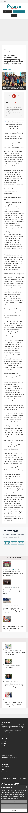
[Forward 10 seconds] (18, 96)
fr (14, 16)
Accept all (14, 810)
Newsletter (19, 12)
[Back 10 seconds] (9, 96)
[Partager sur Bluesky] (8, 543)
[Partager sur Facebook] (5, 543)
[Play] (14, 96)
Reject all (14, 802)
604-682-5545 (5, 766)
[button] (7, 11)
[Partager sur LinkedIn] (15, 543)
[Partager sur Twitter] (12, 543)
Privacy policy (14, 798)
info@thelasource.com (7, 772)
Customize (14, 806)
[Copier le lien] (19, 543)
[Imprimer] (22, 543)
